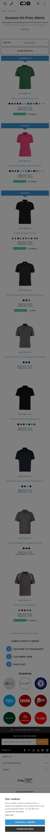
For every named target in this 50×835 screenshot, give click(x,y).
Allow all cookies (25, 822)
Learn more (9, 815)
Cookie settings (25, 829)
